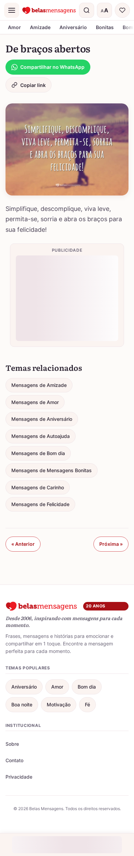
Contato (14, 760)
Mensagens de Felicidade (40, 504)
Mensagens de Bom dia (38, 453)
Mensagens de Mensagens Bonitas (51, 470)
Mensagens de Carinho (37, 487)
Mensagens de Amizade (39, 385)
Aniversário (73, 27)
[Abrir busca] (86, 10)
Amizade (40, 27)
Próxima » (111, 544)
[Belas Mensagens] (49, 10)
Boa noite (21, 704)
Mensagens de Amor (35, 402)
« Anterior (23, 544)
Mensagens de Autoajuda (40, 436)
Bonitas (105, 27)
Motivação (58, 704)
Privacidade (18, 777)
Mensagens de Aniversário (41, 419)
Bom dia (87, 687)
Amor (14, 27)
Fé (87, 704)
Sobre (12, 744)
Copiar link (33, 85)
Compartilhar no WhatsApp (52, 67)
